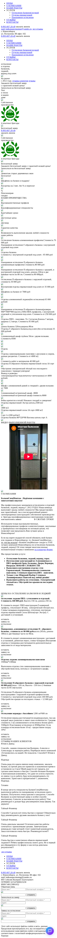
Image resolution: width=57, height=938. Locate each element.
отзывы (32, 81)
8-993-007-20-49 (8, 27)
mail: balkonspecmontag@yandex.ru (16, 29)
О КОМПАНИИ (13, 5)
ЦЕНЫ (9, 3)
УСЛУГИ (10, 10)
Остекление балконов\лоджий (25, 13)
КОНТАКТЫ (12, 22)
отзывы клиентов (20, 81)
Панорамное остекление (23, 17)
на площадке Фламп (43, 549)
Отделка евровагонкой (22, 15)
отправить (31, 895)
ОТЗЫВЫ (11, 20)
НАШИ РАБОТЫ (14, 8)
